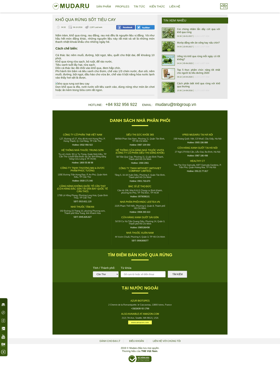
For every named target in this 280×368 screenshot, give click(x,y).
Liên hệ (174, 6)
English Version (3, 345)
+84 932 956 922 (121, 104)
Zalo (3, 328)
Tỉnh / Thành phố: (104, 267)
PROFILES (122, 6)
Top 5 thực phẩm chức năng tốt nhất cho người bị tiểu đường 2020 (198, 71)
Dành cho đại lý (110, 341)
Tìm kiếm (177, 274)
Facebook (3, 320)
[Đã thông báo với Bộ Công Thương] (140, 361)
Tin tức (139, 6)
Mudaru (70, 6)
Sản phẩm (103, 6)
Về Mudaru (3, 305)
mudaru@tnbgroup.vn (175, 104)
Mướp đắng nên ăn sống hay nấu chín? (198, 42)
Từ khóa (126, 267)
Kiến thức (157, 6)
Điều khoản (136, 341)
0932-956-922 (3, 313)
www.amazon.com (140, 322)
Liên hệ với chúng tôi (167, 341)
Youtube (3, 336)
